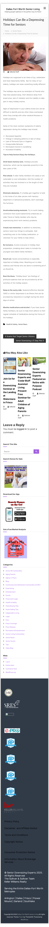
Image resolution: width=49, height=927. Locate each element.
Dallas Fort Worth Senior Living (23, 9)
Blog (7, 581)
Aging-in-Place (11, 578)
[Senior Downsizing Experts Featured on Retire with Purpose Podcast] (39, 361)
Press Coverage (11, 623)
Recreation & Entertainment (15, 630)
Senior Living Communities (15, 634)
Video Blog (9, 648)
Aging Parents (10, 574)
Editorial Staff (14, 72)
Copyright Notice (13, 841)
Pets (7, 620)
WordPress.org (11, 672)
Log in (8, 662)
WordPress (24, 919)
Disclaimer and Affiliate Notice (20, 828)
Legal (8, 616)
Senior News (17, 31)
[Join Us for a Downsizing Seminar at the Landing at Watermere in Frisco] (9, 366)
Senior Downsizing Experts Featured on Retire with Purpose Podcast (39, 379)
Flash (21, 917)
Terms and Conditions (16, 835)
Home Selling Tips (12, 609)
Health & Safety (11, 324)
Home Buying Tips (12, 606)
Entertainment (10, 592)
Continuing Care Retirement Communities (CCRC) (23, 585)
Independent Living (12, 613)
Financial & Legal (12, 599)
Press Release (11, 627)
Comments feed (11, 669)
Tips (7, 644)
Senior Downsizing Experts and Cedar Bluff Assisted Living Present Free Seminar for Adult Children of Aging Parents (24, 391)
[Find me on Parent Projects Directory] (9, 718)
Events (8, 595)
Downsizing (10, 588)
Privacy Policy (11, 821)
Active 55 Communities (14, 571)
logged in (22, 429)
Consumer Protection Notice (19, 852)
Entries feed (10, 665)
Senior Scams (10, 641)
